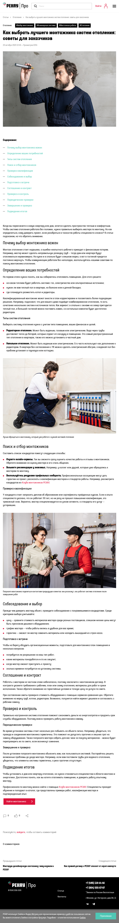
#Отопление (85, 25)
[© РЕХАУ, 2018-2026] (23, 885)
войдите (21, 832)
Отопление (17, 17)
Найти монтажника (16, 801)
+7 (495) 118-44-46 (95, 883)
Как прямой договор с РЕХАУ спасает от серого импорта (90, 866)
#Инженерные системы (46, 25)
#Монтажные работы (67, 25)
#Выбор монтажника (24, 25)
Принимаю (106, 916)
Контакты (62, 897)
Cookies (83, 918)
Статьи (6, 17)
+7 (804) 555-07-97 (95, 888)
